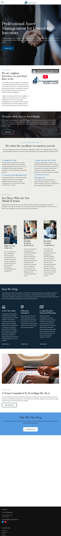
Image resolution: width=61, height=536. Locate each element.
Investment (4, 532)
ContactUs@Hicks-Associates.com (10, 519)
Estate (3, 534)
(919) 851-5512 (9, 512)
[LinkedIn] (3, 522)
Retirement (4, 530)
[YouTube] (5, 522)
